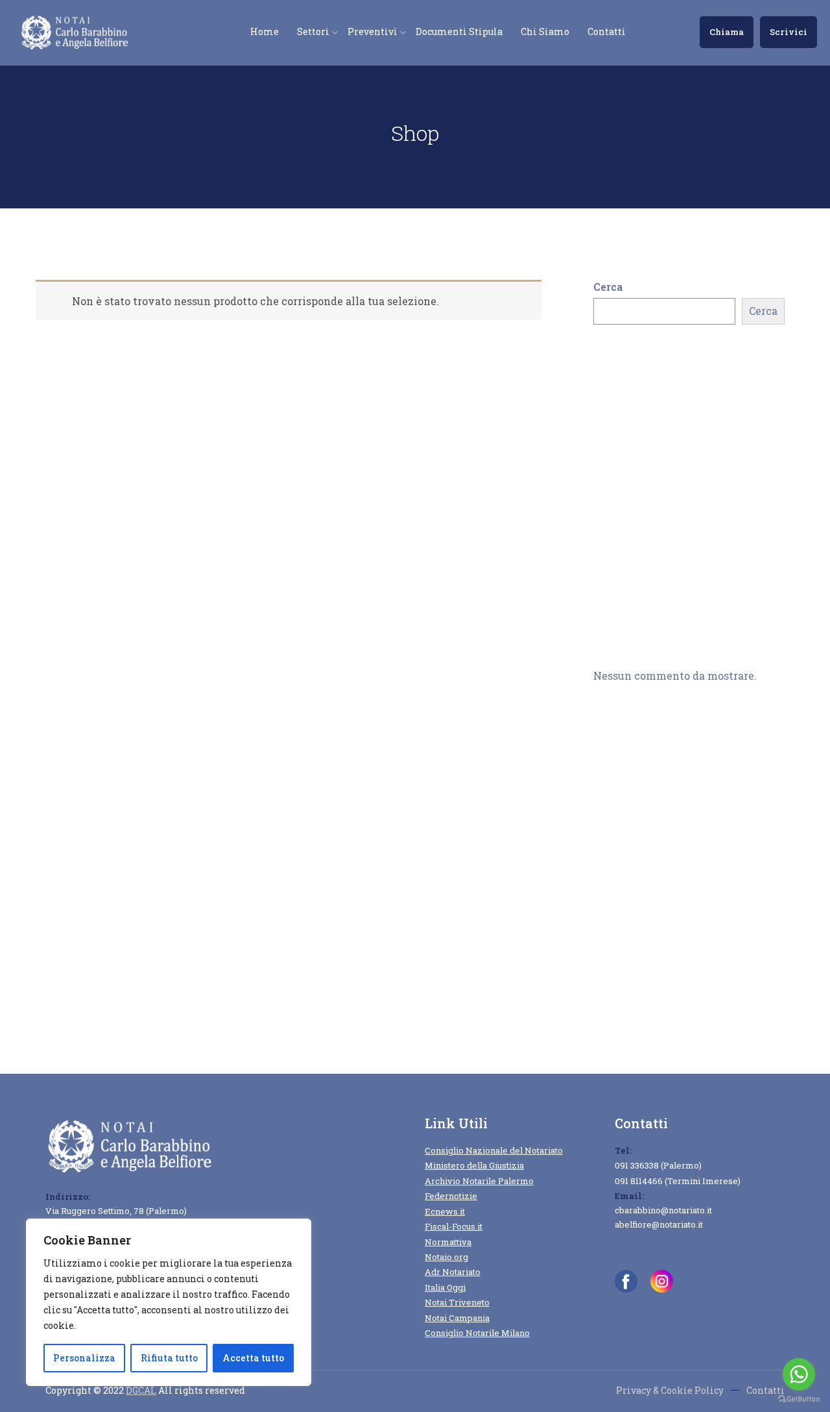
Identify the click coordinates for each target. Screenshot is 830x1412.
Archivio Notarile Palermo (479, 1181)
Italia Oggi (445, 1287)
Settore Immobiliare (645, 999)
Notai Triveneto (457, 1302)
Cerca (607, 286)
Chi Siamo (545, 31)
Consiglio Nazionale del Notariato (494, 1150)
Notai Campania (457, 1318)
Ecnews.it (445, 1211)
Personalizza (84, 1358)
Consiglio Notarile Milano (477, 1333)
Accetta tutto (253, 1358)
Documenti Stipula (459, 31)
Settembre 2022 (633, 836)
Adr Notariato (452, 1272)
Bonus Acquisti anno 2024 (660, 403)
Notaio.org (446, 1257)
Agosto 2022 (624, 855)
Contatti (606, 31)
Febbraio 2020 (628, 874)
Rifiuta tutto (169, 1358)
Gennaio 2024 (628, 780)
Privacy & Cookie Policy (670, 1390)
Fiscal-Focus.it (453, 1226)
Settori (313, 31)
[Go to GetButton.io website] (799, 1399)
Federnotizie (451, 1196)
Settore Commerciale (647, 981)
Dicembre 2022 (631, 818)
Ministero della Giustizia (474, 1165)
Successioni (624, 1018)
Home (264, 31)
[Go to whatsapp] (799, 1374)
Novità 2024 (624, 962)
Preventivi (372, 31)
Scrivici (788, 32)
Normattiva (448, 1242)
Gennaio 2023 (627, 799)
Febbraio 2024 (628, 762)
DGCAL (141, 1390)
